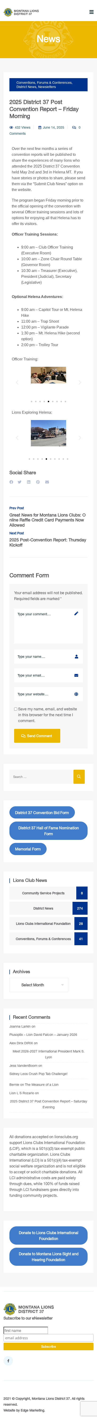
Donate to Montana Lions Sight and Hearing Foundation (48, 1256)
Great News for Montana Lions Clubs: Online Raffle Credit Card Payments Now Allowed (47, 517)
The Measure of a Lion (42, 1084)
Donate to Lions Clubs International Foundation (48, 1235)
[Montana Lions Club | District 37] (21, 12)
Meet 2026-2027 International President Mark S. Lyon (49, 1054)
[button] (17, 382)
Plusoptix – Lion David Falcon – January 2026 (43, 1035)
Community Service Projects (49, 893)
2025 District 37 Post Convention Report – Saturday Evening (48, 1104)
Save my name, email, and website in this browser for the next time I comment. (47, 715)
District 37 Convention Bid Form (42, 812)
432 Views (22, 127)
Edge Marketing (32, 1410)
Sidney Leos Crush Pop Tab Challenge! (38, 1074)
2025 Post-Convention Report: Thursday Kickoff (47, 539)
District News (26, 87)
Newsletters (47, 87)
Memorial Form (28, 849)
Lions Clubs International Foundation (46, 924)
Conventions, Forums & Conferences (44, 82)
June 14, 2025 (53, 127)
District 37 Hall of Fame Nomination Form (48, 831)
